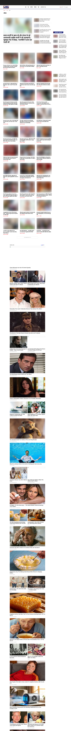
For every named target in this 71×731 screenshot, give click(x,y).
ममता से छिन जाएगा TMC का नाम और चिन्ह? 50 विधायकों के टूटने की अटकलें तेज (45, 31)
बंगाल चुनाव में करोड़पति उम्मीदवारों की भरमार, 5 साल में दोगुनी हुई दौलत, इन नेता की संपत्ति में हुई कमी (44, 213)
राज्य (7, 10)
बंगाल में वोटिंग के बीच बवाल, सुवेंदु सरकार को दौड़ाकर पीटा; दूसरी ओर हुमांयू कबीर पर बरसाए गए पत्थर (10, 176)
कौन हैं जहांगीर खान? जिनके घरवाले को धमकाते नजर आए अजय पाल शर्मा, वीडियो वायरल (44, 121)
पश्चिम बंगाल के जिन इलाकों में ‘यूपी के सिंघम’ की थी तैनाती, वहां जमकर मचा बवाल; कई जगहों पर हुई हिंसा (27, 84)
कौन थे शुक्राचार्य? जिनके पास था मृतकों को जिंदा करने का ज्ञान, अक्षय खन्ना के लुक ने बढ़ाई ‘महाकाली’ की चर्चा (63, 91)
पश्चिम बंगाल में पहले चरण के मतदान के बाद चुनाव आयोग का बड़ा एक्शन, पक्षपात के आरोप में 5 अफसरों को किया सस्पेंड (10, 158)
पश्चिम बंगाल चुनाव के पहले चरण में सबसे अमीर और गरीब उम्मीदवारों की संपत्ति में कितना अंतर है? (27, 213)
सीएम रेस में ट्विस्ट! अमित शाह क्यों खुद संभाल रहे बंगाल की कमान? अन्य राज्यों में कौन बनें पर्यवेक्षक (27, 66)
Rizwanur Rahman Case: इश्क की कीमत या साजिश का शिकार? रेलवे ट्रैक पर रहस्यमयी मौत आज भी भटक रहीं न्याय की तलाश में (10, 66)
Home (4, 10)
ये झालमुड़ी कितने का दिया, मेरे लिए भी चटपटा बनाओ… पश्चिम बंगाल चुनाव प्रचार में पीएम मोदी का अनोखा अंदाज (10, 213)
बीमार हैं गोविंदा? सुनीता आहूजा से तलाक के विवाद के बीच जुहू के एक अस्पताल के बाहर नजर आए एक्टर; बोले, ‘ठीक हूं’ (62, 57)
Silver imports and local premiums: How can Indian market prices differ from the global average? (45, 25)
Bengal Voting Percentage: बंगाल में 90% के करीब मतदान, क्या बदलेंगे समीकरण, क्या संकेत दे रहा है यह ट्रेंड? (27, 158)
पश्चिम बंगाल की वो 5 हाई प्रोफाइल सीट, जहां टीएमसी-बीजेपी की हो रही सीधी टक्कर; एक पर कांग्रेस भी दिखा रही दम (43, 176)
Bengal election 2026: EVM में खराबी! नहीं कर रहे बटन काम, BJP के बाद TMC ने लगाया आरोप (10, 121)
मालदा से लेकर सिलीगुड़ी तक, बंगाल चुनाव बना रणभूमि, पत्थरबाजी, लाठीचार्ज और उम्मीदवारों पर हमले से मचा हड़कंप (44, 158)
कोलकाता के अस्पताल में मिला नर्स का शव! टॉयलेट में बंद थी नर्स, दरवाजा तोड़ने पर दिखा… (45, 20)
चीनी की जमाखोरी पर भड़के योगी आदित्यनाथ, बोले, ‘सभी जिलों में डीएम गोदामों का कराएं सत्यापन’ (62, 80)
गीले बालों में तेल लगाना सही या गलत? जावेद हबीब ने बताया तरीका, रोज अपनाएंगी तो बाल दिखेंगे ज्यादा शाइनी (62, 86)
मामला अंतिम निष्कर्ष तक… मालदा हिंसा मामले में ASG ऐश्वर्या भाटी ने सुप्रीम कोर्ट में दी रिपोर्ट (27, 231)
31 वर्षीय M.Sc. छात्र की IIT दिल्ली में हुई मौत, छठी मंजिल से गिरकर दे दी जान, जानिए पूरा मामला (62, 75)
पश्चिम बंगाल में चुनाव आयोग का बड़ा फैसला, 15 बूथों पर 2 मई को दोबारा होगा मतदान (44, 66)
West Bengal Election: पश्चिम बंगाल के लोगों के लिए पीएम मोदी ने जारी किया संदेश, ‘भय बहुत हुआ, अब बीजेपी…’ (27, 140)
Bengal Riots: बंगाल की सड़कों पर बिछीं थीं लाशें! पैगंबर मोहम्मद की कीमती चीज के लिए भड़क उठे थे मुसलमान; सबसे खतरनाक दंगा (27, 176)
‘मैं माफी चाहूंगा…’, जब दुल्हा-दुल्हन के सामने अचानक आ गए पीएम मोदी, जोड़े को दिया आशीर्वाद (44, 231)
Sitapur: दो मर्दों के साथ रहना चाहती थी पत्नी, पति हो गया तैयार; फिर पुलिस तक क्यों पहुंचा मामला (62, 51)
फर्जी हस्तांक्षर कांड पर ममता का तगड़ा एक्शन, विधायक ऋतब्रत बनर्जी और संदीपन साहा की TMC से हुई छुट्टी (45, 36)
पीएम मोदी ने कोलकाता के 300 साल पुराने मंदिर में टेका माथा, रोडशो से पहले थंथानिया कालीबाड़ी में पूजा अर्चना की (44, 140)
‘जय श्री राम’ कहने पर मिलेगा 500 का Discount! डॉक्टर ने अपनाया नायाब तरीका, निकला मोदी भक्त (10, 231)
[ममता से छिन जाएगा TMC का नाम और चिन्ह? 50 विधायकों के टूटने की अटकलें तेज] (37, 31)
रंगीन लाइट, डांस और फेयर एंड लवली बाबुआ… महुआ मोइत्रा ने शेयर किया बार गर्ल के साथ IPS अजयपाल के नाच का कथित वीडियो (27, 121)
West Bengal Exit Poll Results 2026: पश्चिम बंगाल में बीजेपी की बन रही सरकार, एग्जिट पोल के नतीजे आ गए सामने (27, 103)
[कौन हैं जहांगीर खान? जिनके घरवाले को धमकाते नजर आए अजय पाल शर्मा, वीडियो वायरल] (44, 115)
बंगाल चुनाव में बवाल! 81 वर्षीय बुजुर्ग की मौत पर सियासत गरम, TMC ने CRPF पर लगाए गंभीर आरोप (10, 84)
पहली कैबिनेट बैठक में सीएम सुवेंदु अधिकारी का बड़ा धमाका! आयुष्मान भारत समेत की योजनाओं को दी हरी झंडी (45, 41)
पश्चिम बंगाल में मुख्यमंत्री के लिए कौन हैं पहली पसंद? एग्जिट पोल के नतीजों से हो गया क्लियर (43, 84)
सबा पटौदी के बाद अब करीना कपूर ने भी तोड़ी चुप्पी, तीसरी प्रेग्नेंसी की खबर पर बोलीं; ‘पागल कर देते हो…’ (63, 46)
